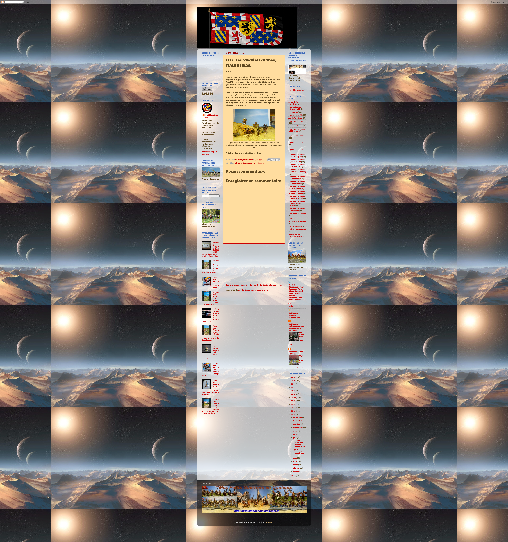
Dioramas (293, 112)
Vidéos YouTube (295, 226)
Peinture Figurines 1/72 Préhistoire (296, 187)
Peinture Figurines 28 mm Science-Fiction (296, 203)
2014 (293, 475)
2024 (293, 384)
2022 (293, 391)
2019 (293, 401)
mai (295, 458)
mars (295, 464)
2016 (293, 411)
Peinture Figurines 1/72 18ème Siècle (296, 142)
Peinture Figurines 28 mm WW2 (296, 209)
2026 (293, 377)
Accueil (254, 284)
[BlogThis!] (271, 159)
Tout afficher (301, 368)
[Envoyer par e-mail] (268, 159)
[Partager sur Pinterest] (279, 159)
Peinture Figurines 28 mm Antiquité (296, 197)
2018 (293, 404)
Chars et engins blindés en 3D (295, 108)
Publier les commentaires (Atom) (253, 290)
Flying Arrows (301, 359)
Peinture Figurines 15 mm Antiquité (296, 192)
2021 (293, 394)
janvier (296, 471)
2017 (293, 407)
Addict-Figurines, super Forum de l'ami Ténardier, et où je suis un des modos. (296, 290)
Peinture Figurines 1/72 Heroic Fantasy (297, 170)
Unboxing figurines (297, 221)
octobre (296, 424)
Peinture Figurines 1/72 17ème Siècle (296, 135)
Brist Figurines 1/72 (211, 116)
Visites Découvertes (297, 229)
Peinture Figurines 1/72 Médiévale (249, 163)
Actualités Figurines (293, 103)
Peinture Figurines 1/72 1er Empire (296, 156)
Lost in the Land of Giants (296, 352)
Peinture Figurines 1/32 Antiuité (296, 130)
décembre (297, 417)
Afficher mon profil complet (210, 152)
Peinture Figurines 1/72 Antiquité (296, 161)
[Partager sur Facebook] (276, 159)
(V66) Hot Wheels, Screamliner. (216, 282)
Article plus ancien (271, 284)
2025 (293, 380)
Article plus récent (236, 284)
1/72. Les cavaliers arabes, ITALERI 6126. (299, 443)
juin (295, 437)
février (296, 468)
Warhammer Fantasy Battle (295, 235)
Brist (291, 306)
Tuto (290, 218)
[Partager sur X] (274, 159)
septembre (298, 427)
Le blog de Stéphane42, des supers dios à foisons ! (296, 327)
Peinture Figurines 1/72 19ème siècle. (296, 149)
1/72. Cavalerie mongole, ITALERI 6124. (299, 452)
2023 (293, 387)
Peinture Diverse (295, 121)
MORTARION (294, 317)
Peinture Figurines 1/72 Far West (296, 165)
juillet (296, 434)
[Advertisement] (254, 263)
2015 (293, 414)
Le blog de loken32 (293, 314)
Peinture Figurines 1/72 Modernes (296, 177)
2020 (293, 397)
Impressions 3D (295, 115)
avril (295, 461)
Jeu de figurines (295, 118)
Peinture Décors (295, 126)
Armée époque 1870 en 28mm (295, 298)
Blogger (269, 522)
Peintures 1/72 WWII (297, 213)
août (295, 431)
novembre (298, 420)
